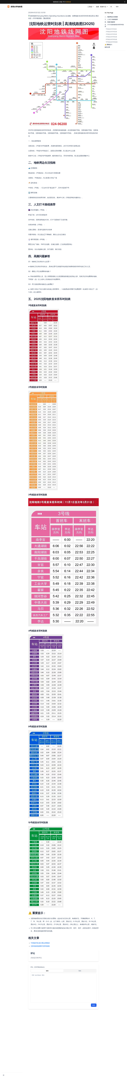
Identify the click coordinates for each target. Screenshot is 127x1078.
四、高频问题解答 (110, 22)
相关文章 (107, 47)
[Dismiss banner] (124, 1)
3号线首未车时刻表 (111, 34)
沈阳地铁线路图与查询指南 (40, 946)
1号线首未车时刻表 (111, 29)
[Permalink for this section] (96, 23)
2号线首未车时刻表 (111, 31)
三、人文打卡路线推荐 (111, 19)
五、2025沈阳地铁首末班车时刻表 (114, 25)
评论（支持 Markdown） (38, 967)
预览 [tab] (80, 971)
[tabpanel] (63, 988)
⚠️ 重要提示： (109, 44)
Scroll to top (108, 52)
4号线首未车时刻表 (111, 37)
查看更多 (68, 2)
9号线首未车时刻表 (111, 39)
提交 (93, 1005)
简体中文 (103, 7)
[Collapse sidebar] (3, 1075)
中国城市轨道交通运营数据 (40, 943)
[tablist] (63, 971)
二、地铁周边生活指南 (111, 17)
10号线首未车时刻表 (112, 42)
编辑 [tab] (47, 971)
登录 (117, 6)
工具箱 (89, 7)
